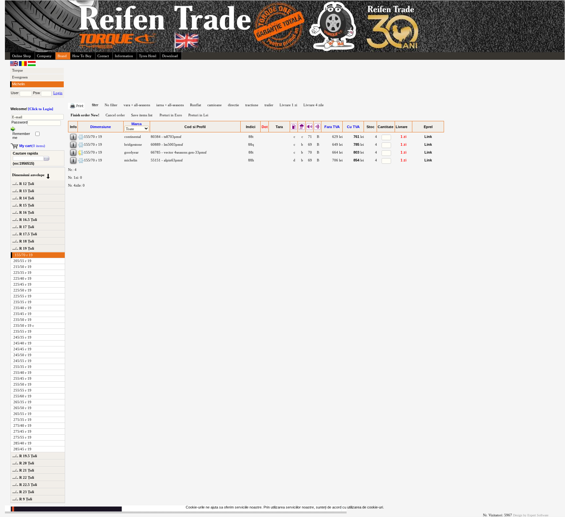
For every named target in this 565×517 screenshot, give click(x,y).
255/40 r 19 (22, 373)
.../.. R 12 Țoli (23, 184)
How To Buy (82, 56)
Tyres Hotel (147, 56)
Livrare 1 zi (288, 105)
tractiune (251, 105)
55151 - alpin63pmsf (166, 160)
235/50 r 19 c (23, 325)
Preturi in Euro (171, 115)
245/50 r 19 (22, 355)
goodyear (131, 152)
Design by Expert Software (530, 515)
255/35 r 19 (22, 367)
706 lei (337, 160)
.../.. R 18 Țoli (23, 241)
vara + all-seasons (137, 105)
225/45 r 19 (22, 284)
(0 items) (32, 146)
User (15, 93)
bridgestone (132, 144)
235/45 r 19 (22, 314)
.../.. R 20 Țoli (23, 463)
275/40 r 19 (22, 425)
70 (309, 152)
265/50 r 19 (22, 408)
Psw (36, 93)
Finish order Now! (85, 115)
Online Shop (21, 56)
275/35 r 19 (22, 420)
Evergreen (20, 77)
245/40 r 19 (22, 343)
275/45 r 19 (22, 431)
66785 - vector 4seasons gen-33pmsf (178, 152)
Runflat (195, 105)
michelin (130, 160)
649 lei (337, 144)
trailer (269, 105)
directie (233, 105)
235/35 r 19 (22, 302)
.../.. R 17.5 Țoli (24, 234)
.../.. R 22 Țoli (23, 477)
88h (250, 160)
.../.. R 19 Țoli (23, 248)
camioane (214, 105)
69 (309, 144)
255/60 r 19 (22, 396)
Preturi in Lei (198, 115)
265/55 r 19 (22, 414)
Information (124, 56)
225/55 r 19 (22, 296)
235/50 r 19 (22, 320)
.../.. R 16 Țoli (23, 212)
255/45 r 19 (22, 378)
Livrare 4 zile (313, 105)
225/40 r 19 (22, 278)
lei (358, 137)
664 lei (337, 152)
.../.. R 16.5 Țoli (24, 220)
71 (309, 137)
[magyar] (32, 65)
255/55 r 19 (22, 390)
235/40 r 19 (22, 308)
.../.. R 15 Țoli (23, 205)
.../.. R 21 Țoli (23, 470)
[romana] (23, 65)
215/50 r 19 (22, 267)
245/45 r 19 (22, 349)
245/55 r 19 (22, 361)
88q (250, 144)
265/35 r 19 (22, 402)
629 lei (337, 137)
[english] (14, 65)
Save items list (141, 115)
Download (170, 56)
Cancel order (115, 115)
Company (44, 56)
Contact (103, 56)
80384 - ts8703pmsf (165, 137)
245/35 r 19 (22, 337)
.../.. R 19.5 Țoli (24, 456)
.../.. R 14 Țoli (23, 198)
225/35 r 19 (22, 273)
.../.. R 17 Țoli (23, 227)
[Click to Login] (40, 109)
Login (57, 93)
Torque (17, 70)
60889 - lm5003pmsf (166, 144)
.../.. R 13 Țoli (23, 191)
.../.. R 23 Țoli (23, 492)
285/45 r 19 (22, 449)
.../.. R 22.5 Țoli (24, 485)
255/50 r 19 (22, 384)
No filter (111, 105)
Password (19, 122)
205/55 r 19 (22, 261)
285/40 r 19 (22, 443)
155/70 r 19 (24, 255)
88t (250, 137)
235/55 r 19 (22, 331)
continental (132, 137)
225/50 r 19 (22, 290)
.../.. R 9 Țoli (22, 499)
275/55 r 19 (22, 437)
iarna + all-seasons (170, 105)
